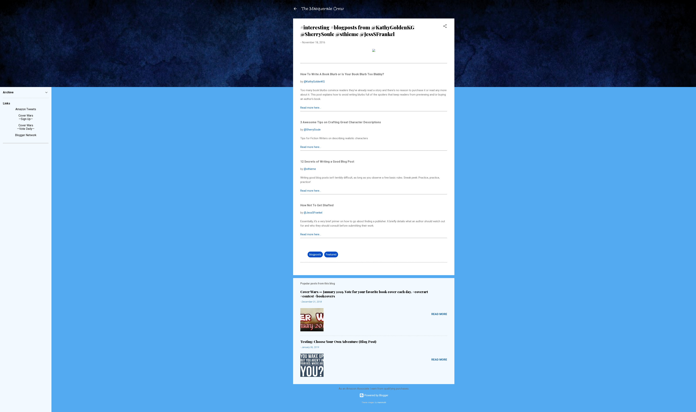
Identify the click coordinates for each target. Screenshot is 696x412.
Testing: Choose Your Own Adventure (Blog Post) (338, 341)
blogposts (315, 254)
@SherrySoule (312, 129)
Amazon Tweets (25, 109)
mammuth (381, 402)
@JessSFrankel (313, 212)
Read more (439, 314)
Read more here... (310, 107)
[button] (445, 27)
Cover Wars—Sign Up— (25, 117)
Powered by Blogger (376, 395)
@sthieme (310, 169)
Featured (331, 254)
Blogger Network (25, 135)
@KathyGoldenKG (314, 81)
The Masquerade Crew (323, 8)
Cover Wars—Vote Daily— (25, 127)
